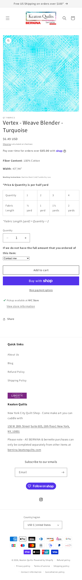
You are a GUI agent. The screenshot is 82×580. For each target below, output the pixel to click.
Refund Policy (16, 372)
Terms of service (42, 566)
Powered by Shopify (43, 560)
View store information (21, 306)
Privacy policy (23, 566)
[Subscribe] (63, 472)
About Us (13, 354)
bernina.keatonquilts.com (24, 450)
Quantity (7, 230)
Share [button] (10, 319)
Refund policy (63, 560)
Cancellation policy (55, 572)
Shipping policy (61, 566)
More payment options (41, 290)
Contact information (31, 572)
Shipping (7, 144)
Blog (10, 363)
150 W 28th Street (19, 426)
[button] (7, 18)
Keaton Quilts (26, 560)
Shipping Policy (17, 380)
